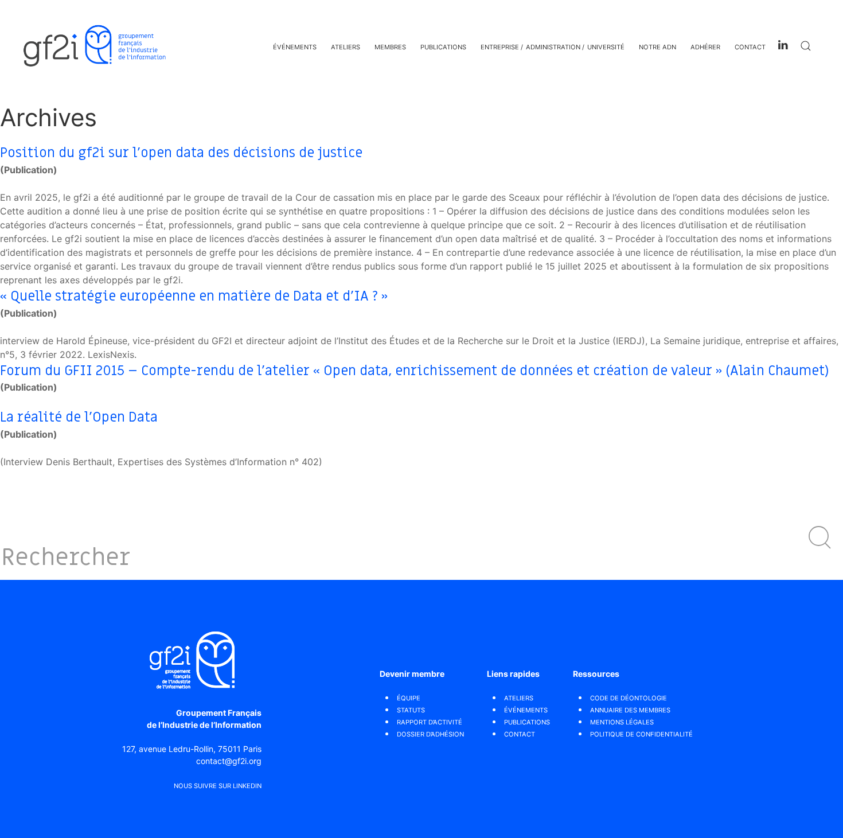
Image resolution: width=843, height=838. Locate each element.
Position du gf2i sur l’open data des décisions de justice (181, 153)
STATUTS (411, 710)
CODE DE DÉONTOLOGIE (628, 698)
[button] (820, 537)
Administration (553, 47)
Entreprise (500, 47)
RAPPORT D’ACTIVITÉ (429, 722)
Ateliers (345, 47)
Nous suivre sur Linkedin (218, 786)
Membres (390, 47)
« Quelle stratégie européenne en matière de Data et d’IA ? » (194, 296)
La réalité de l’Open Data (79, 417)
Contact (750, 47)
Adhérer (705, 47)
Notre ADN (657, 47)
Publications (443, 47)
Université (606, 47)
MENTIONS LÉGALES (622, 722)
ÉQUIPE (408, 698)
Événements (295, 47)
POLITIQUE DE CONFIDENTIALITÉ (641, 734)
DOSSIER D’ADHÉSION (430, 734)
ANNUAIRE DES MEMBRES (630, 710)
